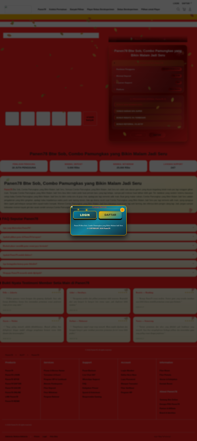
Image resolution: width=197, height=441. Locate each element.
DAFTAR (110, 214)
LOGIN (85, 214)
